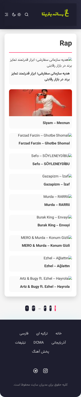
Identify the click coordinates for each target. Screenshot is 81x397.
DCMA (39, 343)
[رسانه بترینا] (55, 14)
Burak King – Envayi (54, 225)
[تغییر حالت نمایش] (16, 14)
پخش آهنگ (40, 352)
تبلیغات (20, 343)
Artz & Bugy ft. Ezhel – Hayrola (45, 287)
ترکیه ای (42, 333)
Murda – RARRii (57, 205)
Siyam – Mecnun (56, 123)
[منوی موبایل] (6, 14)
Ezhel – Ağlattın (57, 266)
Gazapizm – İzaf (57, 185)
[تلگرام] (35, 370)
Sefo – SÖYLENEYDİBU (51, 164)
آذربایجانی (59, 343)
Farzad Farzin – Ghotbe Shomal (44, 143)
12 (33, 308)
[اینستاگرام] (45, 370)
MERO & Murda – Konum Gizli (46, 246)
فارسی (24, 333)
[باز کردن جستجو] (27, 14)
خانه (59, 333)
